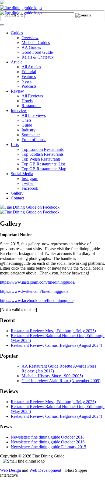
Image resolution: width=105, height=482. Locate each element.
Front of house (34, 139)
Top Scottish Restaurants (43, 154)
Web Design (10, 470)
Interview (19, 110)
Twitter (28, 183)
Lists (15, 144)
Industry (29, 130)
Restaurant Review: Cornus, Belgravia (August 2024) (56, 345)
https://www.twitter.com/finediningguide (34, 291)
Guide (27, 125)
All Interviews (34, 115)
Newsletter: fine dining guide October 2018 (48, 437)
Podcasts (29, 86)
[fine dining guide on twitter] (30, 212)
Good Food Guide (37, 52)
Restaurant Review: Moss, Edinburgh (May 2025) (53, 330)
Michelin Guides (36, 42)
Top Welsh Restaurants (41, 159)
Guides (17, 32)
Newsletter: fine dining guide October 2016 (48, 442)
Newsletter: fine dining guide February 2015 (48, 446)
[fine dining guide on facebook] (30, 207)
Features (29, 76)
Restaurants (31, 105)
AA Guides (31, 47)
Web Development (45, 470)
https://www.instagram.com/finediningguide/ (37, 282)
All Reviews (32, 96)
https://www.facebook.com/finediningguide (37, 300)
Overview (30, 37)
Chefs (27, 120)
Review (17, 91)
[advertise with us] (2, 3)
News (27, 81)
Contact (17, 198)
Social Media (22, 173)
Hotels (27, 101)
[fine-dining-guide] (21, 7)
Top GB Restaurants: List (43, 164)
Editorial (29, 71)
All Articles (31, 67)
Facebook (30, 188)
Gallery (17, 193)
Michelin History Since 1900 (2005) (52, 376)
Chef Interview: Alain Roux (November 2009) (61, 380)
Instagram (30, 178)
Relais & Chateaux (38, 57)
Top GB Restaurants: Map (44, 169)
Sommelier (31, 135)
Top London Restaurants (43, 149)
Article (16, 62)
